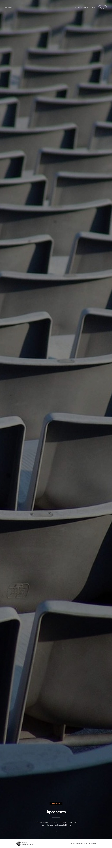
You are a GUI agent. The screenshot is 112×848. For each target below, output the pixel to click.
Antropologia (56, 803)
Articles (77, 7)
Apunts (85, 7)
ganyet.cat (9, 7)
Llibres (93, 7)
